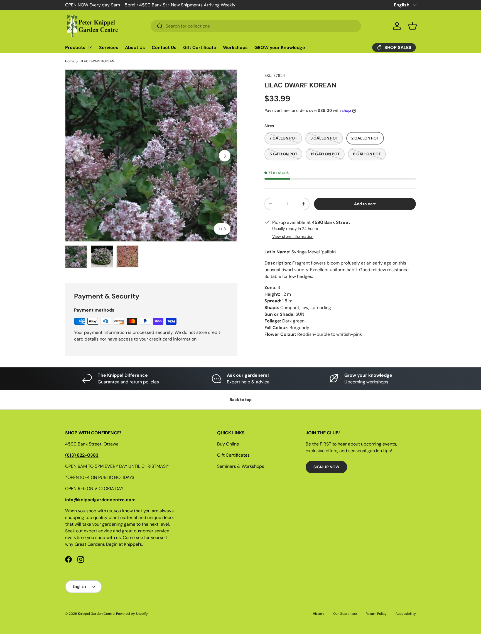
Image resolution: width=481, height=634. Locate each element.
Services (108, 47)
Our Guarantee (345, 613)
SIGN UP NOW (326, 466)
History (318, 613)
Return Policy (376, 613)
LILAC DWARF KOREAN (97, 61)
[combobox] (256, 26)
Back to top (241, 399)
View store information (292, 236)
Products (75, 47)
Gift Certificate (199, 47)
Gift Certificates (233, 455)
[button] (412, 26)
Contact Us (164, 47)
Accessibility (406, 613)
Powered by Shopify (132, 613)
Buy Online (228, 444)
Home (69, 61)
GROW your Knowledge (279, 47)
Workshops (235, 47)
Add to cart (365, 203)
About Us (135, 47)
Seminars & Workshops (240, 466)
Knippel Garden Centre (96, 613)
